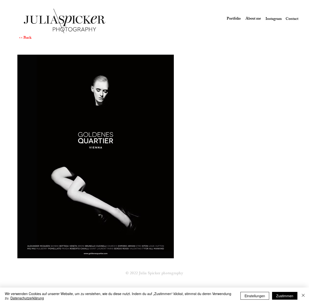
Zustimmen (284, 295)
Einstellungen (255, 295)
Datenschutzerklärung (27, 298)
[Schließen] (303, 295)
